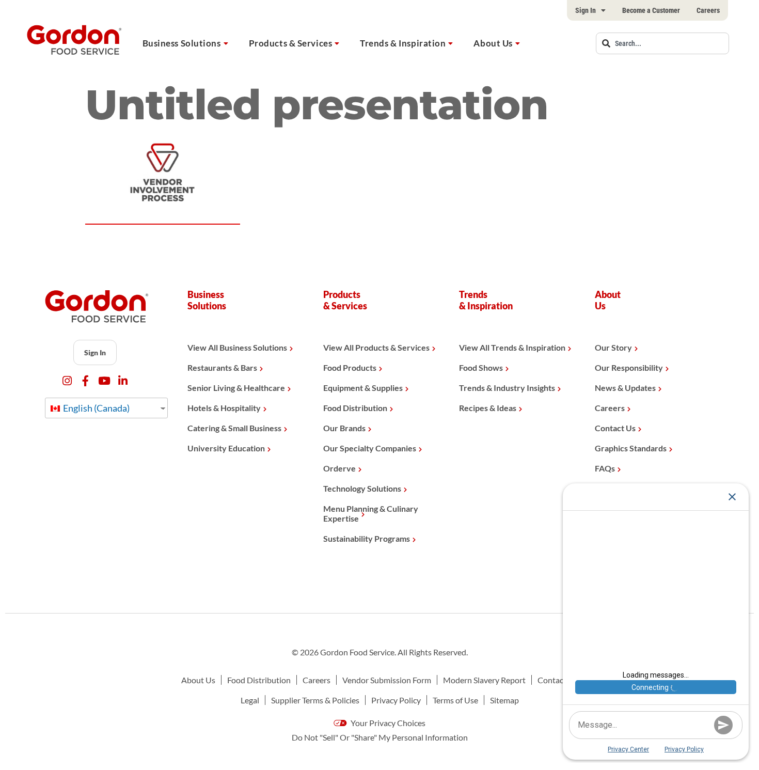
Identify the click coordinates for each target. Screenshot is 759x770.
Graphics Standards (631, 448)
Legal (250, 700)
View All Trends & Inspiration (512, 347)
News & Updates (625, 387)
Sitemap (504, 700)
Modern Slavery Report (484, 680)
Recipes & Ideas (487, 408)
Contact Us (615, 428)
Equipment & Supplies (363, 387)
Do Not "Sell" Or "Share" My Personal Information (380, 737)
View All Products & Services (376, 347)
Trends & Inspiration (403, 43)
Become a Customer (651, 10)
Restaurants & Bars (222, 367)
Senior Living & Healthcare (236, 387)
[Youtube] (104, 380)
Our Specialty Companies (369, 448)
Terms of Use (455, 700)
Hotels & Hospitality (224, 408)
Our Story (613, 347)
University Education (226, 448)
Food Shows (481, 367)
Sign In (585, 10)
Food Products (349, 367)
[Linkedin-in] (122, 380)
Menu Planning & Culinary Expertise (370, 513)
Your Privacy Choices (387, 723)
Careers (708, 10)
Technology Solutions (362, 488)
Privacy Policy (396, 700)
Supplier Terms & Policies (315, 700)
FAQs (605, 468)
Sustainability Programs (366, 538)
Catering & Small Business (234, 428)
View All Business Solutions (237, 347)
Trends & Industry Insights (507, 387)
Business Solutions (182, 43)
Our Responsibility (629, 367)
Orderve (339, 468)
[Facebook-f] (85, 380)
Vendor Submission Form (386, 680)
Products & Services (291, 43)
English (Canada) (95, 408)
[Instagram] (66, 380)
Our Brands (344, 428)
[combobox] (662, 43)
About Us (492, 43)
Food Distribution (355, 408)
